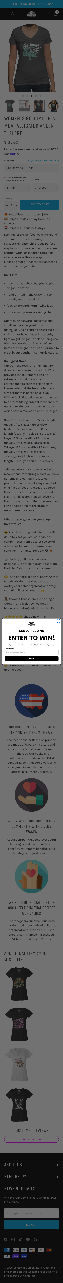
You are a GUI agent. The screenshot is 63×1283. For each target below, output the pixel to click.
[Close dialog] (58, 621)
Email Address (10, 648)
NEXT (31, 659)
